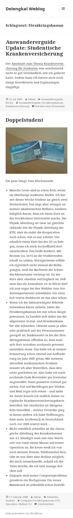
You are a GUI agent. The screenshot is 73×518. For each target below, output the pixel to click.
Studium (10, 500)
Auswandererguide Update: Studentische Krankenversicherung (34, 47)
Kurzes (9, 102)
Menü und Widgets (63, 12)
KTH (57, 500)
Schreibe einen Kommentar (50, 106)
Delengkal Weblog (25, 8)
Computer (26, 500)
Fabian (31, 99)
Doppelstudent (24, 119)
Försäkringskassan (52, 102)
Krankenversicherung (17, 106)
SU (30, 504)
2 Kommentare (46, 504)
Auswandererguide (52, 99)
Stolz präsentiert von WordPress (24, 513)
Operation (11, 504)
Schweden (52, 497)
